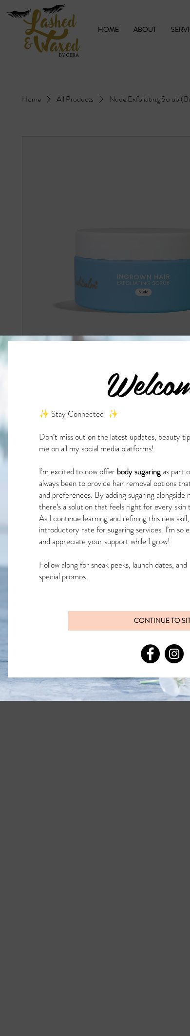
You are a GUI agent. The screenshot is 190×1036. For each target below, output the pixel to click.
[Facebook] (150, 653)
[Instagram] (174, 653)
